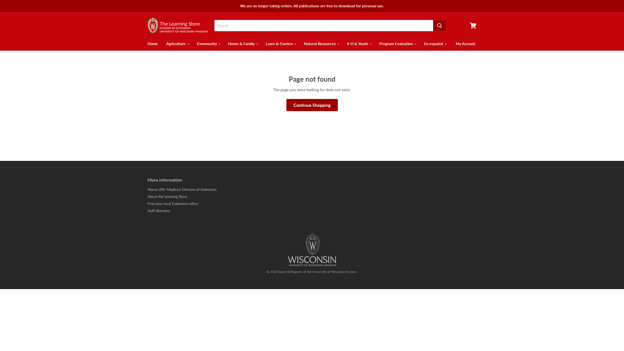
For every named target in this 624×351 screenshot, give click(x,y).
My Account (465, 43)
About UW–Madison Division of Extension (181, 189)
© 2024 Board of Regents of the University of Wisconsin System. (312, 272)
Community (207, 43)
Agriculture (176, 43)
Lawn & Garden (280, 43)
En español (434, 43)
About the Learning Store (167, 196)
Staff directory (158, 210)
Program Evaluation (396, 43)
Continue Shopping (312, 105)
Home (152, 43)
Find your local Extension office (172, 203)
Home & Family (241, 43)
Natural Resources (320, 43)
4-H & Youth (358, 43)
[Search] (439, 25)
